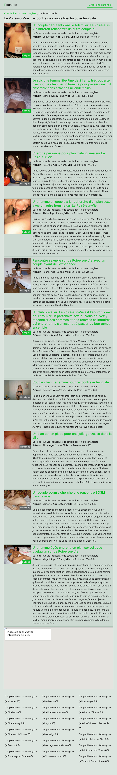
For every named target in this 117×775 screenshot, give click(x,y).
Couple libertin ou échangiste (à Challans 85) (21, 710)
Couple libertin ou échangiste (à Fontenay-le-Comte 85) (21, 754)
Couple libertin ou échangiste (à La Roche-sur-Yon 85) (58, 710)
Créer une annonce (100, 4)
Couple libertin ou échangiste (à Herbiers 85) (58, 699)
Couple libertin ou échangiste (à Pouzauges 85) (95, 699)
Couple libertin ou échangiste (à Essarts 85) (21, 743)
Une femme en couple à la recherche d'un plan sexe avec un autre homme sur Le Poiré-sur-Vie (71, 203)
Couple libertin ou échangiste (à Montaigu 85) (58, 732)
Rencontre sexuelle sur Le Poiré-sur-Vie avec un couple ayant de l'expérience (68, 262)
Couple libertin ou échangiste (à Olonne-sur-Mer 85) (58, 754)
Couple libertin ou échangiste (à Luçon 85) (58, 721)
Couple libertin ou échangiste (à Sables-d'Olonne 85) (95, 710)
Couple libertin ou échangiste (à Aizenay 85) (21, 699)
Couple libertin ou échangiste (20, 13)
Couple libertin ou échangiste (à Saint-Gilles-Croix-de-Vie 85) (95, 723)
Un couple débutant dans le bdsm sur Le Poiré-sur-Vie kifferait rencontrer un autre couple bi (71, 27)
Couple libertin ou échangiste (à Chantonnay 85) (21, 721)
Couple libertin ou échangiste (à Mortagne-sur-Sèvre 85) (58, 743)
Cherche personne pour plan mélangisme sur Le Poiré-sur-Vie (68, 155)
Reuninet (10, 5)
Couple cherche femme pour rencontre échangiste (70, 382)
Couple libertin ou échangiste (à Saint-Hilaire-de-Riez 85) (95, 737)
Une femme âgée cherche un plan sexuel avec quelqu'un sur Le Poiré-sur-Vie (67, 549)
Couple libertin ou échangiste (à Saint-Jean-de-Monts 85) (95, 748)
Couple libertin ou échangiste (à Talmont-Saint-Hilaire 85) (95, 759)
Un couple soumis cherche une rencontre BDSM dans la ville (68, 494)
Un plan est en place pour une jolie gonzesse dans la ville (72, 435)
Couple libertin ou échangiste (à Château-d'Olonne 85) (21, 732)
